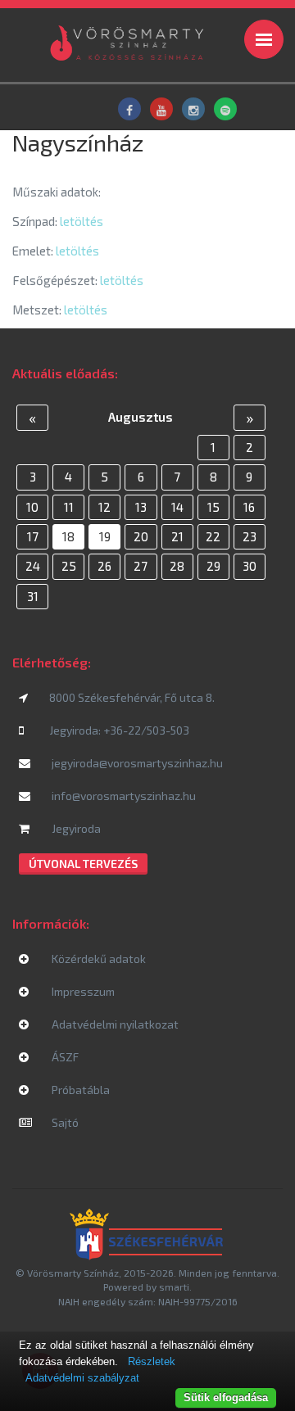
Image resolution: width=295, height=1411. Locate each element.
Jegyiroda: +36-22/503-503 (119, 730)
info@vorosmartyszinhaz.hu (122, 796)
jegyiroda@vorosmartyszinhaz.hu (136, 763)
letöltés (81, 221)
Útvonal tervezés (83, 864)
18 (68, 536)
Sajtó (64, 1122)
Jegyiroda (75, 828)
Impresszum (82, 991)
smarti (174, 1286)
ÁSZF (64, 1057)
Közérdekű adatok (97, 959)
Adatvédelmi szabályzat (82, 1378)
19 (105, 536)
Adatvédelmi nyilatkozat (114, 1024)
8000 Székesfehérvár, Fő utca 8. (132, 697)
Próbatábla (79, 1090)
